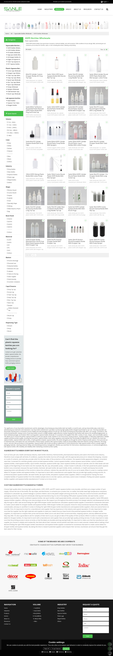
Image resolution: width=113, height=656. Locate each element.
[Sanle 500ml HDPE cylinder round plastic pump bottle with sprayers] (56, 130)
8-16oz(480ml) (37, 616)
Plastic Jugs (60, 616)
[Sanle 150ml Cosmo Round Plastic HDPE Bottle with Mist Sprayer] (56, 163)
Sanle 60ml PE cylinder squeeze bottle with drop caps (34, 143)
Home (40, 9)
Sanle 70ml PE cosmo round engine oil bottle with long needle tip (97, 108)
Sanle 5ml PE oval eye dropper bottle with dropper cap (54, 241)
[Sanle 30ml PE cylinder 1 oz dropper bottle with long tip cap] (99, 163)
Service (68, 9)
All (11, 33)
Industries (48, 9)
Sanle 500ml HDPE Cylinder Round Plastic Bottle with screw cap (77, 176)
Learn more (10, 368)
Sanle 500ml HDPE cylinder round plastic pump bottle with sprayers (56, 143)
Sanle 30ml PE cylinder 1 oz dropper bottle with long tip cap (99, 176)
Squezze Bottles (62, 613)
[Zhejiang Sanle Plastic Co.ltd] (13, 9)
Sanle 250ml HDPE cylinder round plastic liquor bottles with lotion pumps (77, 143)
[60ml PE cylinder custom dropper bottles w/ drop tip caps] (35, 63)
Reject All (46, 648)
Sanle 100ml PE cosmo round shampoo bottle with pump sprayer (97, 241)
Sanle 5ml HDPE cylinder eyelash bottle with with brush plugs (76, 208)
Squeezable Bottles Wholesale (23, 33)
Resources (88, 9)
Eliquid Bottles (61, 618)
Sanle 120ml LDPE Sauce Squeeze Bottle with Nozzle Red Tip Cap (56, 76)
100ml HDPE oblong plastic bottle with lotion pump (35, 175)
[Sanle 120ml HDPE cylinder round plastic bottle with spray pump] (56, 96)
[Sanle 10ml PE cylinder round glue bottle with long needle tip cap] (77, 63)
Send (13, 419)
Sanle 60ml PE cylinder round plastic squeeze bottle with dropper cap (76, 108)
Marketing (68, 652)
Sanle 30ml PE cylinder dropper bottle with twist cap (98, 143)
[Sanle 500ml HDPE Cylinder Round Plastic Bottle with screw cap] (77, 163)
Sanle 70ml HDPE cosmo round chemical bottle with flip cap (99, 208)
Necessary (46, 652)
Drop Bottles (61, 608)
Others (59, 621)
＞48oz (35, 621)
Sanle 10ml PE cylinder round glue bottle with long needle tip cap (76, 76)
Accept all (66, 648)
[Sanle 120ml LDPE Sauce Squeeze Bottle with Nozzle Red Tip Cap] (56, 63)
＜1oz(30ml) (36, 608)
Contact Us (98, 9)
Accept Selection (56, 648)
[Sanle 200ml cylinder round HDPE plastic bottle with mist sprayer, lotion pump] (99, 63)
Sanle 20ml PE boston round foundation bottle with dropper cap (76, 241)
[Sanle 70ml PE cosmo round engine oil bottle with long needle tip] (99, 96)
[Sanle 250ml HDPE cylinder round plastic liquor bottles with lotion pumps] (77, 130)
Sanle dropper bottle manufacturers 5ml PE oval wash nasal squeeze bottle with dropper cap (35, 242)
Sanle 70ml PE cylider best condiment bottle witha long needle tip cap (56, 208)
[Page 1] (27, 255)
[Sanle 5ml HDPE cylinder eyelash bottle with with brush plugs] (77, 196)
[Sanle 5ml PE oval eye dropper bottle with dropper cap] (56, 228)
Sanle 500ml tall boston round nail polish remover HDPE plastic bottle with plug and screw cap (35, 109)
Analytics (53, 652)
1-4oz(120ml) (37, 611)
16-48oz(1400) (37, 618)
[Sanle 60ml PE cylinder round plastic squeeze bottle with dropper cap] (77, 96)
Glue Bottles (60, 611)
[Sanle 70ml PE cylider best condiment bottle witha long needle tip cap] (56, 196)
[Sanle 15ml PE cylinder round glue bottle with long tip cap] (35, 196)
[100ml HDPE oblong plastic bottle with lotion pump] (35, 163)
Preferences (61, 652)
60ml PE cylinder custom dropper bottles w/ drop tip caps (34, 76)
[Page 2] (35, 255)
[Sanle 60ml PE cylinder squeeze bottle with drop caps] (35, 130)
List (104, 49)
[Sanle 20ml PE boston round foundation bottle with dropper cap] (77, 228)
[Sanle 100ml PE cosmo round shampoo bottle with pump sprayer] (99, 228)
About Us (77, 9)
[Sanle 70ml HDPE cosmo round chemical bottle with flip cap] (99, 196)
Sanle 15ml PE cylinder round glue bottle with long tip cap (33, 208)
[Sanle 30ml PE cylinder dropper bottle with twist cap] (99, 130)
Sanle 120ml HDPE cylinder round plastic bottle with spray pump (56, 108)
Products (59, 9)
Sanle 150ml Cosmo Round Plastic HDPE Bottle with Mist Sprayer (56, 176)
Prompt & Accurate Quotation (62, 2)
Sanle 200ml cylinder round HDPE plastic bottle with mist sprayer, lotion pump (99, 76)
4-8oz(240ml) (37, 613)
